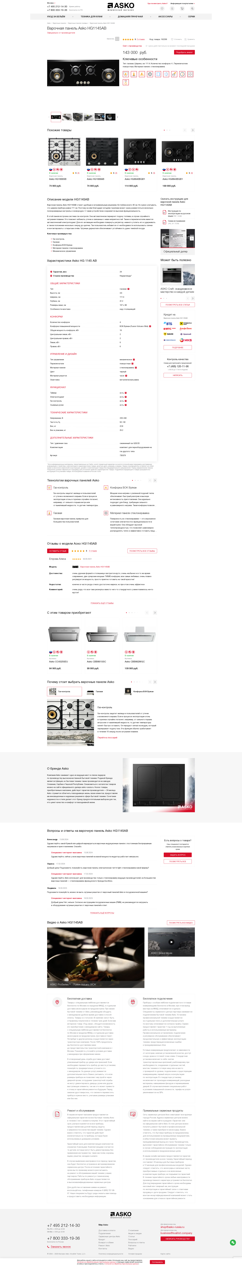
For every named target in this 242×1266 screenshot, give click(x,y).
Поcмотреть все (177, 862)
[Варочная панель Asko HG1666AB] (102, 151)
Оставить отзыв (57, 551)
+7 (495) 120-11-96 (178, 366)
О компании (133, 1230)
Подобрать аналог (184, 52)
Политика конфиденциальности (111, 1254)
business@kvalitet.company (176, 1233)
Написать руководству (178, 1239)
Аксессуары (165, 17)
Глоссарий (132, 1240)
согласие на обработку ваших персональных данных (96, 1262)
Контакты (103, 1249)
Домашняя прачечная (130, 17)
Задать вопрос (178, 855)
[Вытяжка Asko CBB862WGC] (140, 634)
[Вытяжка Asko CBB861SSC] (102, 634)
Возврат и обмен (106, 1243)
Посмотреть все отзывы (142, 551)
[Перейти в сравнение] (172, 8)
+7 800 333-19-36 (57, 10)
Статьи (131, 1236)
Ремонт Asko (104, 1246)
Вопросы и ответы (136, 1243)
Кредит (102, 1240)
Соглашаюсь (157, 1262)
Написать (178, 375)
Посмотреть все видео (181, 923)
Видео (131, 1249)
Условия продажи (135, 1254)
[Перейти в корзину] (182, 8)
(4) (78, 173)
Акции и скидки (135, 1233)
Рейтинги (132, 1246)
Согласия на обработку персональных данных (121, 1264)
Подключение (105, 1233)
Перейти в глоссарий (107, 738)
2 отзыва (141, 39)
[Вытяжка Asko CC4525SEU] (64, 634)
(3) (154, 173)
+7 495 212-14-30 (57, 6)
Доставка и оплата (107, 1230)
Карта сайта (165, 1254)
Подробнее (177, 348)
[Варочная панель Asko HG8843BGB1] (178, 151)
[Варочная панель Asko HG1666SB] (64, 151)
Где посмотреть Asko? (158, 3)
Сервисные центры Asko (109, 1236)
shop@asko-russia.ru (172, 1227)
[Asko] (121, 7)
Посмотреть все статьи (178, 305)
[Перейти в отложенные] (162, 8)
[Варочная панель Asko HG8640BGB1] (140, 151)
